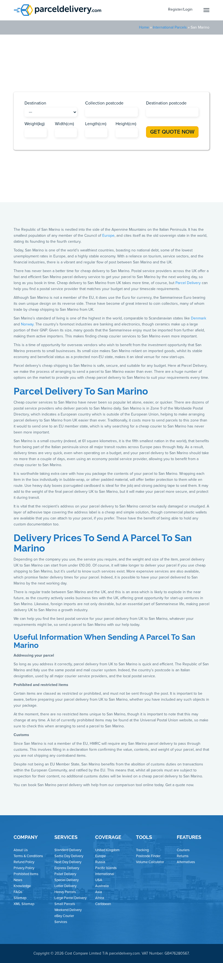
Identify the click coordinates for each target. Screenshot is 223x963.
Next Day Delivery (67, 862)
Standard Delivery (67, 850)
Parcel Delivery (188, 283)
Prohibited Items (26, 874)
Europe (122, 182)
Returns (182, 856)
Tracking (142, 850)
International (104, 874)
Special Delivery (66, 880)
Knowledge (22, 886)
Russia (100, 862)
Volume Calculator (150, 862)
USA (169, 182)
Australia (102, 886)
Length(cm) (95, 124)
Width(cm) (64, 124)
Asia (81, 182)
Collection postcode (104, 103)
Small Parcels (64, 904)
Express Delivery (66, 868)
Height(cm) (126, 124)
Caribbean (100, 182)
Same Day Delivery (68, 856)
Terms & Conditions (28, 856)
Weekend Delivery (68, 910)
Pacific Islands (147, 182)
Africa (65, 182)
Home (144, 27)
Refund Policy (24, 862)
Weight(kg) (34, 124)
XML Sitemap (24, 904)
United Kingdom (107, 850)
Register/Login (180, 9)
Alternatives (186, 862)
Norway (27, 324)
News (18, 880)
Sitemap (20, 898)
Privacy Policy (24, 868)
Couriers (183, 850)
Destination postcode (166, 103)
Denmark (198, 318)
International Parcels (170, 27)
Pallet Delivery (65, 874)
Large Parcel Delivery (70, 898)
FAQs (18, 892)
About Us (21, 850)
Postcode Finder (148, 856)
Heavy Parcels (65, 892)
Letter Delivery (65, 886)
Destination (35, 103)
